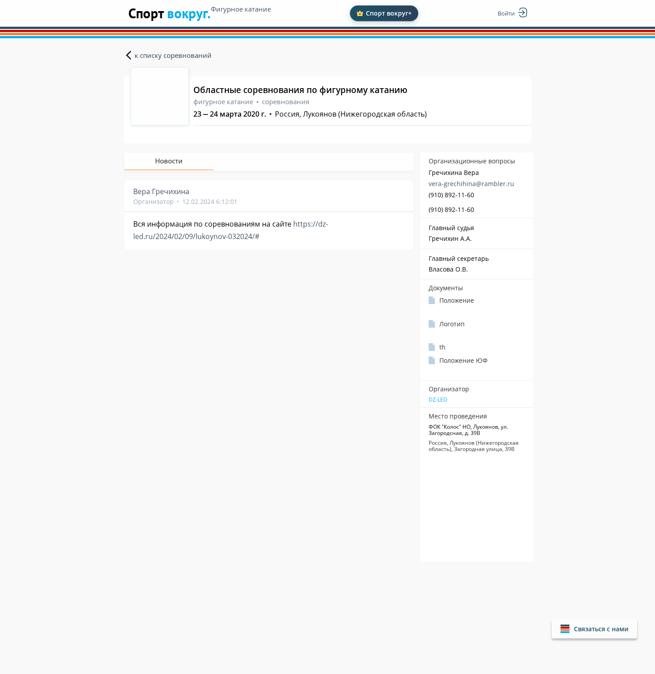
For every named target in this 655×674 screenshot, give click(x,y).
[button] (594, 628)
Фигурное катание (241, 8)
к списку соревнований (173, 55)
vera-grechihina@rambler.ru (471, 183)
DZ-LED (438, 400)
